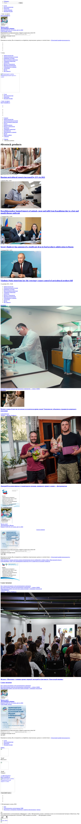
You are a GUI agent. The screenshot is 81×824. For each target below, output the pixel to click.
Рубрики (6, 1)
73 (4, 37)
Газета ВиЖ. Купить (6, 31)
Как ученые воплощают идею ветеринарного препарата (16, 586)
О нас (5, 5)
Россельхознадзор (8, 7)
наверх (3, 747)
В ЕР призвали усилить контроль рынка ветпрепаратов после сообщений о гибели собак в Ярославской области (31, 560)
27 (4, 735)
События (6, 136)
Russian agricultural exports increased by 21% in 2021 (23, 177)
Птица (5, 123)
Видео (5, 69)
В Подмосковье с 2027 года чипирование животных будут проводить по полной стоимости (25, 561)
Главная (6, 139)
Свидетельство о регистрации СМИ (13, 808)
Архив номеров (8, 10)
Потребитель (7, 130)
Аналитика (7, 68)
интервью (3, 305)
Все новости (7, 71)
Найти (20, 2)
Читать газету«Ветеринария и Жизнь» (8, 27)
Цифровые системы (9, 58)
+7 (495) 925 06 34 (5, 775)
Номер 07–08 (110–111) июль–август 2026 (12, 30)
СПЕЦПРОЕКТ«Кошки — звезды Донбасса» (9, 414)
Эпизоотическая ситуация (11, 57)
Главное (6, 118)
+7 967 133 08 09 (5, 101)
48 (1, 37)
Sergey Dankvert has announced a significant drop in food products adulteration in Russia (37, 247)
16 (1, 554)
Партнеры (6, 8)
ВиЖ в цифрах (8, 135)
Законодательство (8, 55)
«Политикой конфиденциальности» (60, 40)
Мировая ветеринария (10, 65)
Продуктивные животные (11, 59)
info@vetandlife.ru (5, 15)
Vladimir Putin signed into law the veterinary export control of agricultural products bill (37, 281)
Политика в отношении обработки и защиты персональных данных (22, 809)
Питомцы (3, 390)
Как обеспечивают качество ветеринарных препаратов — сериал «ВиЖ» (20, 388)
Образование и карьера (10, 67)
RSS (5, 806)
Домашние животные (9, 61)
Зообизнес (6, 62)
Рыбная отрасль (8, 125)
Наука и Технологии (9, 64)
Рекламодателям (8, 11)
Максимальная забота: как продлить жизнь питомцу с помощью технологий (21, 588)
